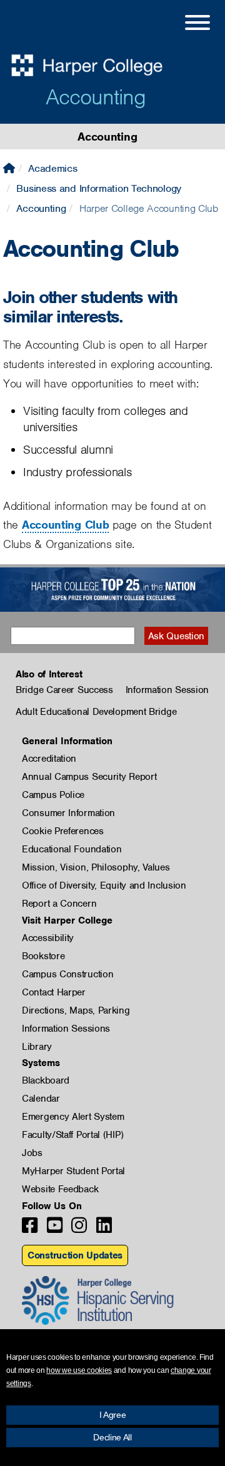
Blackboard (45, 1080)
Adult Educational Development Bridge (96, 712)
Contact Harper (54, 992)
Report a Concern (59, 903)
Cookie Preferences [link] (63, 831)
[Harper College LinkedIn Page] (104, 1229)
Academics (52, 168)
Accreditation (49, 758)
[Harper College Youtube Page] (54, 1229)
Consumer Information (68, 813)
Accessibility (48, 938)
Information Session (167, 690)
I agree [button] (112, 1415)
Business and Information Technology (98, 188)
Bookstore (43, 956)
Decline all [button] (112, 1437)
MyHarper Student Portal (73, 1171)
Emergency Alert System (73, 1116)
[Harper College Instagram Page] (79, 1229)
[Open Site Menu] (185, 24)
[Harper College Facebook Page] (30, 1229)
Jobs (32, 1153)
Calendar (41, 1098)
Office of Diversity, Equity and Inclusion (104, 885)
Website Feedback (60, 1189)
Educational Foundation (71, 849)
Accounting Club (65, 524)
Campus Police (53, 795)
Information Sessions (66, 1028)
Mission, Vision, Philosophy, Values (96, 867)
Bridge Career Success (64, 690)
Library (37, 1046)
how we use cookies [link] (79, 1370)
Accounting (96, 97)
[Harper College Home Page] (9, 168)
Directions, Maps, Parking (76, 1010)
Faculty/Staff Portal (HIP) (72, 1135)
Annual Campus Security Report (89, 776)
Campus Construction (67, 974)
